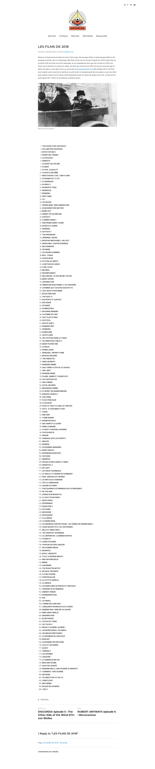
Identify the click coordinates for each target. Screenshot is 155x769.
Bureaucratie (101, 36)
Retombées (88, 36)
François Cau (68, 52)
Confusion (63, 36)
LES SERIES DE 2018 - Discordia (55, 743)
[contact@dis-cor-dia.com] (134, 5)
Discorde (52, 36)
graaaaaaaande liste (85, 69)
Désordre (75, 36)
